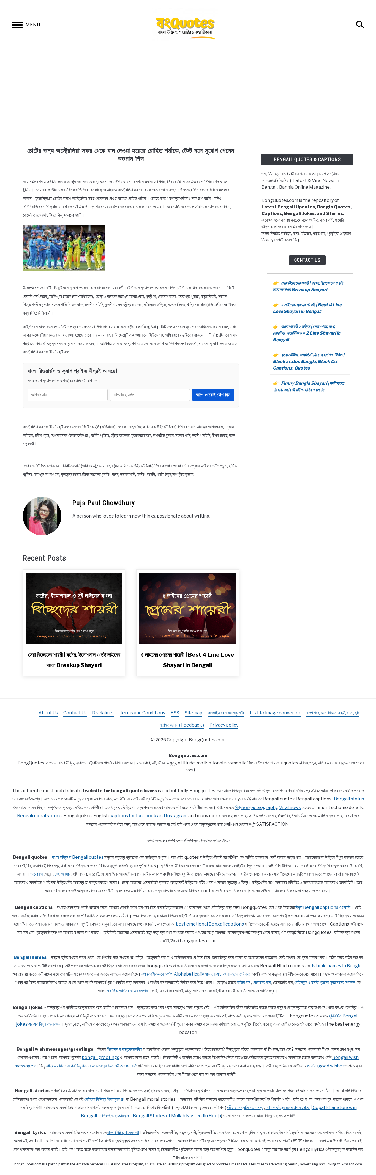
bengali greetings (100, 1057)
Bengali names (30, 957)
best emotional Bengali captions (210, 924)
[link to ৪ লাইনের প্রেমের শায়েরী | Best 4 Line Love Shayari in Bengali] (187, 608)
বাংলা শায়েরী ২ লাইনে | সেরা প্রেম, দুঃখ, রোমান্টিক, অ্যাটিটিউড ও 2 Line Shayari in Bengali (306, 333)
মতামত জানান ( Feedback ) (182, 725)
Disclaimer (103, 713)
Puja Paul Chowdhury (103, 503)
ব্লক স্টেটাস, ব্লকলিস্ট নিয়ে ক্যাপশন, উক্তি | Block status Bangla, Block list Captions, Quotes (308, 361)
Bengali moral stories (39, 815)
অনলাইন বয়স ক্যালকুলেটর (226, 713)
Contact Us (307, 260)
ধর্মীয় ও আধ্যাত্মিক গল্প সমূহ (245, 1107)
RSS (175, 713)
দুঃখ (56, 874)
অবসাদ (66, 874)
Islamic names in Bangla (336, 965)
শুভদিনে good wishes (326, 1066)
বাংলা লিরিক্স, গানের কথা (123, 1132)
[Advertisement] (188, 98)
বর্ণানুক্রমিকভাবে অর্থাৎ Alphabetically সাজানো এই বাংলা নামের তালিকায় (195, 974)
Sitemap (193, 713)
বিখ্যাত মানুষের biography (256, 807)
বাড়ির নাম (243, 982)
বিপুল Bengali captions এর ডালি (322, 907)
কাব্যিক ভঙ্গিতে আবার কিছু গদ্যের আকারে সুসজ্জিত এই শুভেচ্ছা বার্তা (91, 1066)
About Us (48, 713)
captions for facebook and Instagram (148, 815)
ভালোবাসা (36, 874)
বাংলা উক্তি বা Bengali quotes (77, 857)
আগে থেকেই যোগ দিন (213, 394)
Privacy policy (223, 725)
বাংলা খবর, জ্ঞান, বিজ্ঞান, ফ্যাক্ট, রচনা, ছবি (332, 713)
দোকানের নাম (262, 982)
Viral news (290, 807)
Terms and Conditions (142, 713)
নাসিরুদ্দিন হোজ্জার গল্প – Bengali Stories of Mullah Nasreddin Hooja (160, 1115)
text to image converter (275, 713)
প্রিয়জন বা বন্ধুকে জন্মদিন (124, 1049)
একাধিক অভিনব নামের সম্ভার (127, 991)
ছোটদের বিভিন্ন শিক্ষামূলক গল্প (104, 1099)
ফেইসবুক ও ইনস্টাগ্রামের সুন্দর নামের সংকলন (325, 982)
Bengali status (349, 799)
